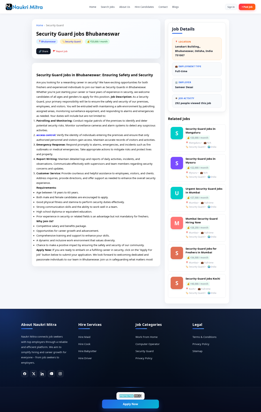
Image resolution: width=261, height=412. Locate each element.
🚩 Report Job (60, 51)
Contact (163, 7)
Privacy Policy (143, 358)
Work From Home (146, 337)
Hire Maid (84, 337)
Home (92, 7)
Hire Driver (85, 358)
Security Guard (73, 41)
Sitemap (197, 351)
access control (45, 135)
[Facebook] (24, 373)
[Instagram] (60, 373)
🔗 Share (43, 51)
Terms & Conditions (204, 337)
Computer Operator (147, 344)
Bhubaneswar (48, 41)
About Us (124, 7)
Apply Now (130, 404)
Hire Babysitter (87, 351)
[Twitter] (33, 373)
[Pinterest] (51, 373)
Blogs (175, 7)
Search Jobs (108, 7)
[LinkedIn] (42, 373)
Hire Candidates (144, 7)
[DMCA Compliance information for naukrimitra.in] (130, 396)
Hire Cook (84, 344)
